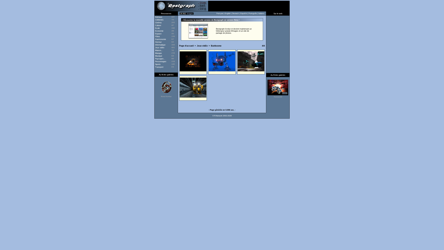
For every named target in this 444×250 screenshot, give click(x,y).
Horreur (158, 42)
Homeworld (278, 97)
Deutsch (235, 13)
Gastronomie (160, 39)
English (228, 13)
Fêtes (157, 36)
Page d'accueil (186, 46)
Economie (159, 31)
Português (253, 13)
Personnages (160, 61)
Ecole (157, 28)
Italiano (261, 13)
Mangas (158, 53)
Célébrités (159, 20)
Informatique (160, 45)
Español (243, 13)
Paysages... (160, 59)
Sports (158, 64)
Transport (159, 67)
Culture (158, 25)
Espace (158, 34)
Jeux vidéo (202, 46)
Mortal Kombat (166, 96)
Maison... (159, 50)
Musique (158, 56)
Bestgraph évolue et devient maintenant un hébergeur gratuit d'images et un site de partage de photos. (234, 31)
